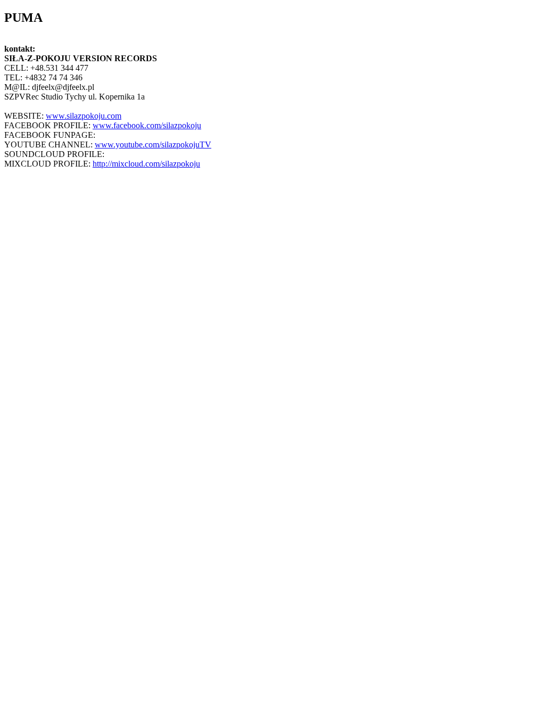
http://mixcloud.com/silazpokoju (146, 163)
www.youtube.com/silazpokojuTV (153, 144)
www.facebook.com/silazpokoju (147, 125)
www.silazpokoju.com (83, 115)
